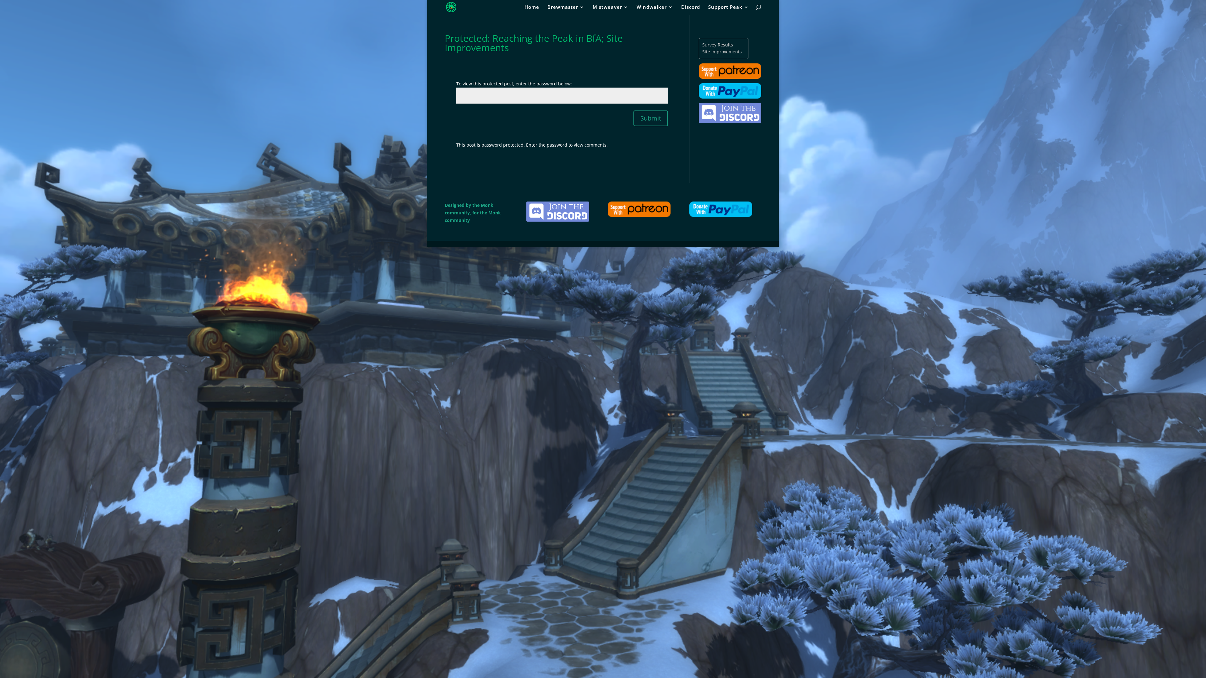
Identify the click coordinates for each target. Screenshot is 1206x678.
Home (531, 7)
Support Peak (725, 7)
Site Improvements (722, 52)
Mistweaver (607, 7)
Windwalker (652, 7)
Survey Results (717, 45)
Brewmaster (562, 7)
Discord (690, 7)
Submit (650, 118)
